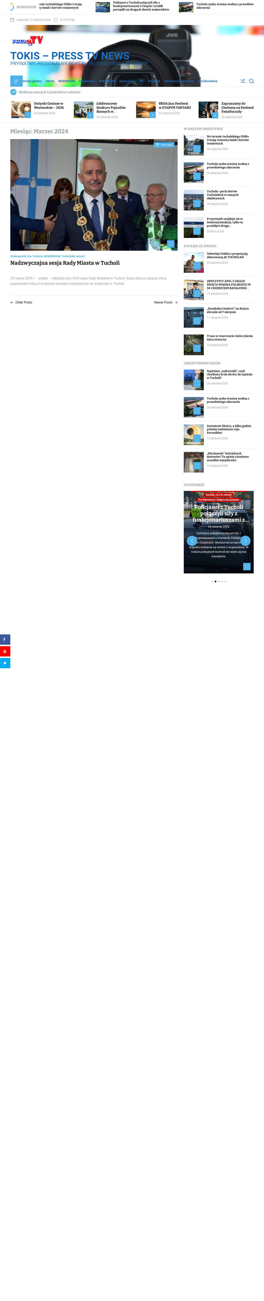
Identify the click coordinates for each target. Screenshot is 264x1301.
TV (142, 81)
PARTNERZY (107, 81)
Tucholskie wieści (73, 256)
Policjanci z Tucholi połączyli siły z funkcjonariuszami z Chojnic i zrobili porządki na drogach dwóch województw (97, 6)
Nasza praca (127, 81)
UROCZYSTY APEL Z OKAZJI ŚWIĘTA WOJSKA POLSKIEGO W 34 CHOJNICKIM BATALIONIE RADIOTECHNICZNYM (229, 286)
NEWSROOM (66, 81)
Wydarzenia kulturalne (179, 81)
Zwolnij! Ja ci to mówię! (219, 494)
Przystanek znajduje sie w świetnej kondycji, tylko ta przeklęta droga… (225, 222)
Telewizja (154, 81)
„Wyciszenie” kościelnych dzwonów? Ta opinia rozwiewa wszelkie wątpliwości (228, 457)
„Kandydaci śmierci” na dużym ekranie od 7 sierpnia (228, 310)
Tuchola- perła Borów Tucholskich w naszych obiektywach (223, 195)
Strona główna (32, 81)
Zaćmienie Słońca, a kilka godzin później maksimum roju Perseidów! (229, 429)
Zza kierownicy (207, 81)
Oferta (50, 81)
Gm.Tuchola (35, 256)
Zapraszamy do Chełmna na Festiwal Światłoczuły (237, 107)
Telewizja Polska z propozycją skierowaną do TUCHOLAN (227, 255)
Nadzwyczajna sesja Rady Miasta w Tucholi (65, 263)
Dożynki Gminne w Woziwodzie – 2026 (49, 105)
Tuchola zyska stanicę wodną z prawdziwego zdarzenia (228, 165)
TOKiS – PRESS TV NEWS (70, 56)
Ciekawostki (87, 81)
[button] (192, 541)
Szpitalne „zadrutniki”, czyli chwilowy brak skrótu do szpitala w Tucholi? (229, 374)
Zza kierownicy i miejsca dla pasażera (218, 499)
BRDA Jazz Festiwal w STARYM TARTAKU (175, 105)
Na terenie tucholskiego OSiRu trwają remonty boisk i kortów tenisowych (228, 140)
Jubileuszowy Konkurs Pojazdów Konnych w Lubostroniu (111, 109)
